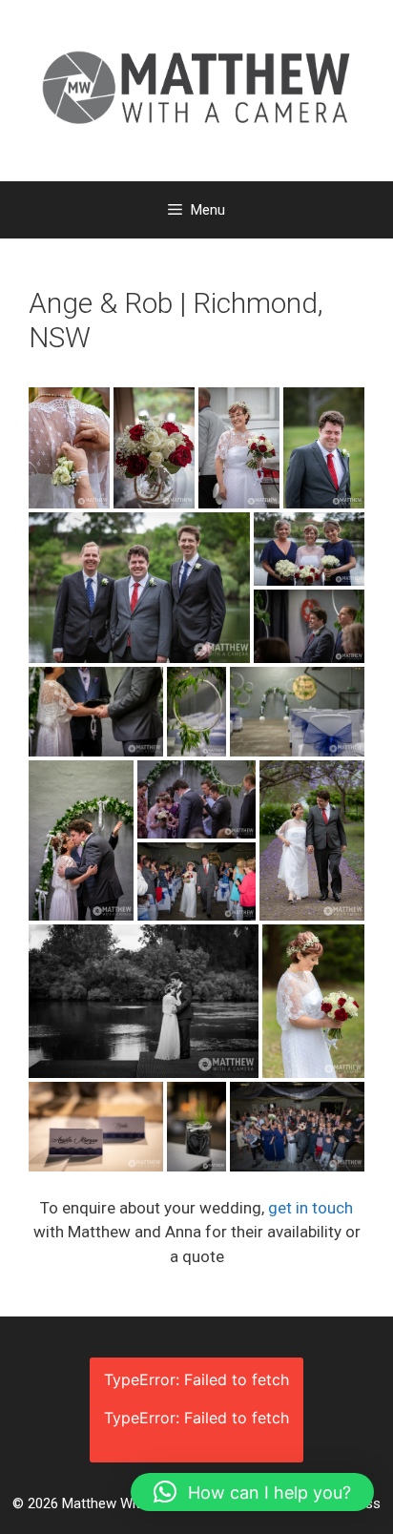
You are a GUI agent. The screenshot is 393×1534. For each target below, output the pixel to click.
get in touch (310, 1207)
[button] (252, 1492)
